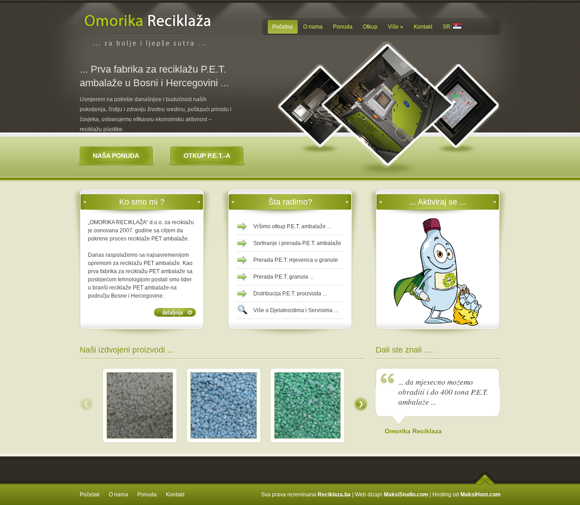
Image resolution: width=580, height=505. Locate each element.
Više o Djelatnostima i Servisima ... (295, 310)
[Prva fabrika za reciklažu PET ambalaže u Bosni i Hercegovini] (149, 58)
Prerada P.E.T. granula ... (283, 277)
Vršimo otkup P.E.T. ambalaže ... (292, 226)
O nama (118, 494)
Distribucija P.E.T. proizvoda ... (290, 293)
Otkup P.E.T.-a (207, 155)
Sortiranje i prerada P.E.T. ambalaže (297, 243)
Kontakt (175, 494)
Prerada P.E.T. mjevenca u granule (295, 260)
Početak (90, 494)
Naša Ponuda (116, 155)
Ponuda (147, 494)
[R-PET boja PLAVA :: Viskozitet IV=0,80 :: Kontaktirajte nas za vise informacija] (223, 436)
